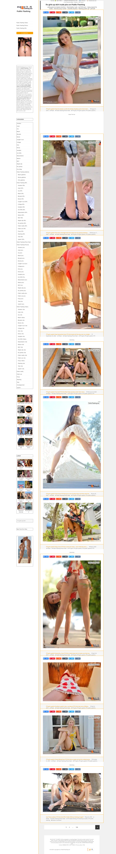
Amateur (19, 123)
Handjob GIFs (21, 207)
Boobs (18, 137)
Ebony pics (21, 271)
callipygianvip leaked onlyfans (56, 7)
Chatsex (75, 2)
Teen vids (20, 366)
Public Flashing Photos (22, 25)
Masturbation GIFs (22, 212)
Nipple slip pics (22, 288)
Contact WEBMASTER (63, 845)
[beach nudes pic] (28, 495)
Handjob (19, 150)
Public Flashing (23, 11)
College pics (21, 266)
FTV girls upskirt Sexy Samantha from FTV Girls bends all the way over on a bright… (68, 334)
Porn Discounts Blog (68, 2)
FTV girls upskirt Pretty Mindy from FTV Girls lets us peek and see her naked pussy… (68, 759)
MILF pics (20, 285)
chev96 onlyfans (72, 8)
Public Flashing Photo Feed (24, 242)
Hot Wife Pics (21, 277)
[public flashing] (21, 398)
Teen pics (20, 301)
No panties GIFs (22, 223)
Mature (18, 158)
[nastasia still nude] (21, 431)
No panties (19, 166)
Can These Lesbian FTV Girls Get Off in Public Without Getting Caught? (65, 817)
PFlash (52, 110)
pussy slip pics (28, 435)
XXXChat (83, 0)
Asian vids (20, 312)
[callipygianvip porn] (21, 420)
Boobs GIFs (21, 199)
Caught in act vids (22, 325)
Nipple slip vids (22, 350)
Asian (18, 126)
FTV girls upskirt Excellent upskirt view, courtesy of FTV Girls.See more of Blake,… (67, 706)
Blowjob (19, 134)
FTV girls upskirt (81, 110)
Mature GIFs (21, 215)
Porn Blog (19, 169)
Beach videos (21, 317)
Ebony (18, 147)
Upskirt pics (21, 304)
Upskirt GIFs (21, 239)
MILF (18, 161)
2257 (70, 845)
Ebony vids (21, 333)
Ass (18, 128)
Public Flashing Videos (22, 22)
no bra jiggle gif (28, 467)
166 (77, 827)
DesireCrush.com (92, 0)
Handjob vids (21, 336)
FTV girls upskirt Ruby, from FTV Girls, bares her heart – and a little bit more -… (67, 546)
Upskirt (19, 387)
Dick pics (20, 269)
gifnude (92, 8)
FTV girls (74, 110)
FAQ (84, 845)
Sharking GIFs (21, 234)
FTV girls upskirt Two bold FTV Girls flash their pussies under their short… (65, 392)
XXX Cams (81, 2)
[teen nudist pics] (28, 398)
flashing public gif (84, 8)
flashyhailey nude (72, 7)
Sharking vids (21, 363)
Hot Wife (19, 153)
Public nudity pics (22, 293)
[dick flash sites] (28, 420)
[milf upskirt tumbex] (21, 473)
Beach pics (20, 255)
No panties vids (22, 352)
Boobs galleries (22, 177)
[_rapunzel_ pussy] (21, 463)
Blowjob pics (21, 258)
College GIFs (21, 204)
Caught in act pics (22, 263)
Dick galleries (21, 180)
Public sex (19, 374)
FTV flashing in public (82, 818)
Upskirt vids (21, 368)
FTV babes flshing (72, 818)
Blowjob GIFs (21, 196)
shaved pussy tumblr (60, 8)
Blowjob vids (21, 320)
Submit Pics (25, 33)
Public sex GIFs (22, 228)
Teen (18, 382)
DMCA (73, 845)
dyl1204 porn (82, 7)
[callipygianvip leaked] (28, 441)
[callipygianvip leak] (21, 441)
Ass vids (20, 314)
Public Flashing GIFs (21, 28)
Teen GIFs (20, 236)
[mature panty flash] (28, 473)
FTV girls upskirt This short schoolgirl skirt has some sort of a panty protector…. (67, 232)
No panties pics (22, 290)
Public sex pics (22, 296)
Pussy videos (21, 360)
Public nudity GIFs (22, 226)
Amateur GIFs (21, 185)
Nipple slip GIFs (22, 220)
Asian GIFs (20, 188)
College (19, 142)
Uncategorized (20, 385)
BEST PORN (59, 0)
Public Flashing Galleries (23, 172)
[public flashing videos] (28, 409)
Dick (18, 145)
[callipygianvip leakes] (21, 495)
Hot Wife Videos (22, 339)
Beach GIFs (21, 193)
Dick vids (20, 331)
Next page (97, 827)
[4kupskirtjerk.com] (28, 506)
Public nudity (20, 371)
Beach (18, 131)
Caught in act (20, 139)
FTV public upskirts (90, 110)
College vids (21, 328)
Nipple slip (19, 164)
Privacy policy (79, 845)
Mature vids (21, 344)
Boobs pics (21, 261)
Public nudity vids (22, 355)
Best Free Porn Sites (22, 529)
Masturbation (20, 155)
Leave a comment (56, 820)
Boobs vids (21, 323)
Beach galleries (22, 174)
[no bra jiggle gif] (28, 463)
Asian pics (20, 250)
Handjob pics (21, 274)
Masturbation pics (22, 279)
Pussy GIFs (20, 231)
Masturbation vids (22, 341)
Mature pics (21, 282)
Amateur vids (21, 309)
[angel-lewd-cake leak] (21, 506)
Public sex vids (22, 358)
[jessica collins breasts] (28, 484)
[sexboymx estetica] (21, 409)
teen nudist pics (28, 403)
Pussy (18, 376)
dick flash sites (28, 424)
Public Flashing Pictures (23, 244)
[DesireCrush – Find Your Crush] (24, 47)
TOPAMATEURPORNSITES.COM (70, 0)
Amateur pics (21, 247)
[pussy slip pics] (28, 431)
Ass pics (20, 252)
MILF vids (20, 347)
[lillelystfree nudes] (21, 484)
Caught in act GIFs (22, 201)
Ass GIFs (20, 190)
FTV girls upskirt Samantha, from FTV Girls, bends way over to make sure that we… (68, 653)
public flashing (21, 403)
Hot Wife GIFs (21, 209)
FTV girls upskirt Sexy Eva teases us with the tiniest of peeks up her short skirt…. (67, 109)
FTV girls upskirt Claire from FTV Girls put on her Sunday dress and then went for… (68, 493)
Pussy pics (20, 298)
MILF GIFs (20, 217)
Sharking (19, 379)
